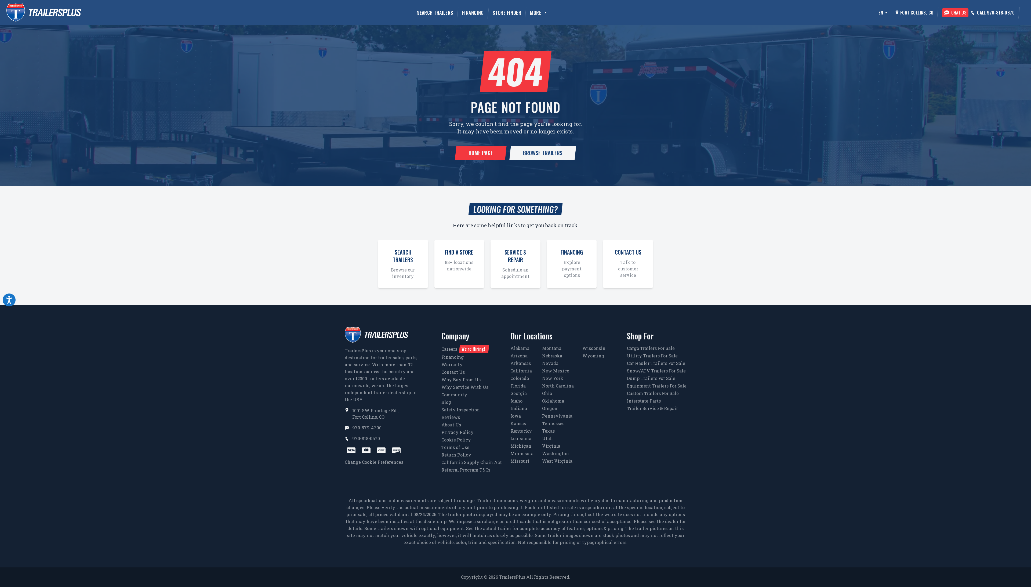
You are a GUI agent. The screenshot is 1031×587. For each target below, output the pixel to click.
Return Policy (456, 455)
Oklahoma (553, 401)
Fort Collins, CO (916, 12)
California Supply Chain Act (471, 462)
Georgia (518, 393)
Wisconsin (593, 348)
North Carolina (558, 386)
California (521, 371)
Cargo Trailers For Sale (651, 348)
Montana (551, 348)
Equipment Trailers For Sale (657, 386)
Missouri (519, 461)
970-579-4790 (367, 427)
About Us (451, 424)
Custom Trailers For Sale (653, 393)
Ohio (547, 393)
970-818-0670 (366, 438)
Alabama (519, 348)
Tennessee (553, 423)
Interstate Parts (644, 401)
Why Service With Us (464, 387)
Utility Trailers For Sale (652, 355)
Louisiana (520, 438)
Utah (547, 438)
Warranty (452, 364)
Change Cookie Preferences (374, 462)
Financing (473, 12)
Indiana (518, 408)
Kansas (518, 423)
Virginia (551, 446)
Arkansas (520, 363)
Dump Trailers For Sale (651, 378)
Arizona (519, 355)
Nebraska (552, 355)
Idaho (516, 401)
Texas (548, 431)
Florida (518, 386)
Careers (463, 349)
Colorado (519, 378)
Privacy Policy (457, 432)
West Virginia (557, 461)
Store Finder (507, 12)
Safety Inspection (460, 409)
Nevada (550, 363)
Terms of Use (455, 447)
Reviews (450, 417)
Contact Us (453, 372)
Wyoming (593, 355)
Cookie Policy (456, 440)
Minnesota (521, 453)
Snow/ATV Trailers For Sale (656, 371)
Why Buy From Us (461, 379)
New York (552, 378)
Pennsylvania (557, 416)
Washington (555, 453)
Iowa (515, 416)
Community (454, 394)
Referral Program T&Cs (465, 470)
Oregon (549, 408)
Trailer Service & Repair (652, 408)
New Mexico (555, 371)
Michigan (520, 446)
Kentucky (521, 431)
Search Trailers (435, 12)
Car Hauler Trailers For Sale (656, 363)
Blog (446, 402)
